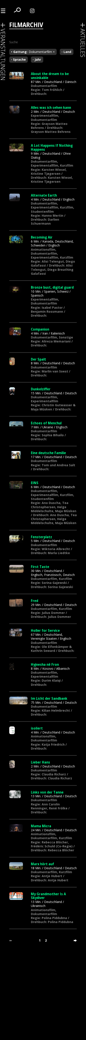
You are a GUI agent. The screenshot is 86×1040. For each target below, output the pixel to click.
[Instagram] (33, 10)
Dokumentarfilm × (42, 52)
